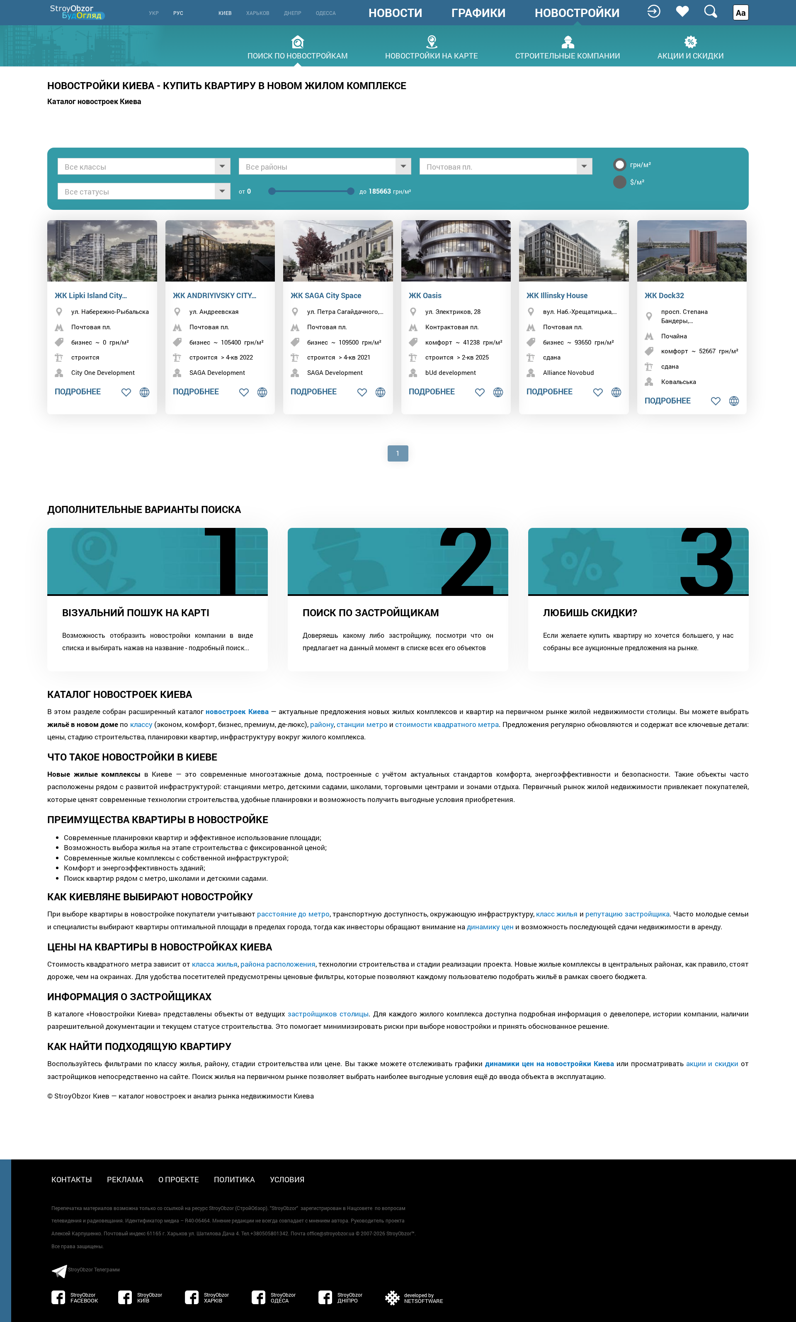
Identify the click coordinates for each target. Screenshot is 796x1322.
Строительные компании (567, 55)
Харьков (257, 13)
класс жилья (557, 914)
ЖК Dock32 (664, 295)
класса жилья (214, 964)
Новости (395, 13)
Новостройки (577, 13)
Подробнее (78, 391)
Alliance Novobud (568, 372)
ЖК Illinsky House (557, 295)
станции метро (362, 724)
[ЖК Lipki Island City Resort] (102, 251)
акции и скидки (712, 1063)
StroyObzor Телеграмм (94, 1269)
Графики (478, 13)
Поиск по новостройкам (298, 55)
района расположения (277, 964)
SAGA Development (217, 372)
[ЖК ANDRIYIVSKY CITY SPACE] (220, 251)
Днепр (292, 13)
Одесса (326, 13)
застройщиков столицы (328, 1013)
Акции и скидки (691, 55)
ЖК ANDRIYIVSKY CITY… (215, 295)
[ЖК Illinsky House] (574, 251)
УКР (154, 13)
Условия (287, 1179)
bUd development (450, 372)
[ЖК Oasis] (456, 251)
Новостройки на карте (431, 55)
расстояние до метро (293, 914)
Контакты (71, 1179)
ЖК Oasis (425, 295)
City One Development (103, 372)
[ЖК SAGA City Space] (338, 251)
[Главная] (78, 12)
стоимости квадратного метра (447, 724)
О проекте (178, 1179)
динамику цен (490, 926)
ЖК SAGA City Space (326, 295)
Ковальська (678, 381)
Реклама (125, 1179)
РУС (178, 13)
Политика (234, 1179)
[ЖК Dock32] (692, 251)
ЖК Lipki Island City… (91, 295)
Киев (225, 13)
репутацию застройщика (627, 914)
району (322, 724)
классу (141, 724)
